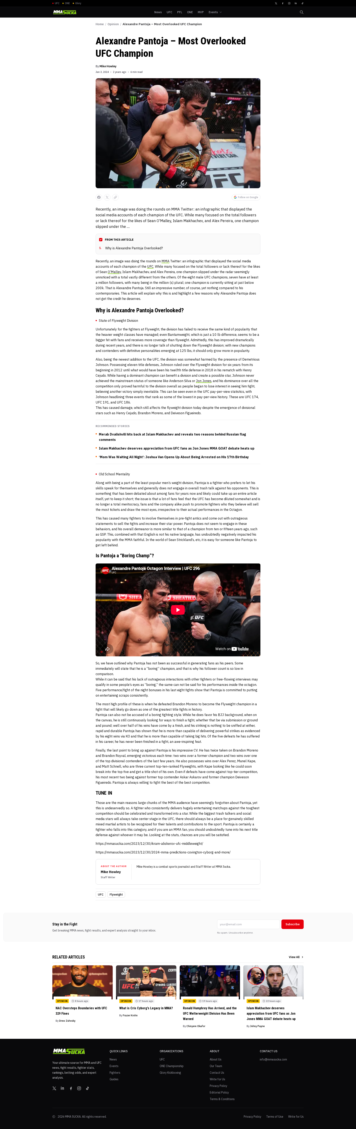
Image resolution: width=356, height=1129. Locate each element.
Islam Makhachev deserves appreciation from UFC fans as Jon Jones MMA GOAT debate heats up (176, 448)
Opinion (113, 24)
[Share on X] (107, 197)
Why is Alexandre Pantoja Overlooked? (131, 248)
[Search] (302, 12)
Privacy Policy (218, 1086)
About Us (215, 1059)
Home (100, 24)
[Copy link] (115, 197)
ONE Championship (172, 1066)
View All (294, 957)
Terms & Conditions (222, 1099)
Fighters (115, 1073)
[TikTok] (302, 3)
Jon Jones (203, 381)
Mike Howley (108, 66)
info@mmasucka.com (273, 1059)
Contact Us (217, 1073)
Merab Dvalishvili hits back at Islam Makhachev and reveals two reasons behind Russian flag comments (172, 437)
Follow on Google (248, 197)
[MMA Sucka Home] (64, 12)
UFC (150, 266)
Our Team (216, 1066)
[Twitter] (276, 3)
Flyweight (116, 894)
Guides (114, 1079)
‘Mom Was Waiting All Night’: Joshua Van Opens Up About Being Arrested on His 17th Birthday (174, 457)
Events (114, 1066)
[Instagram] (289, 3)
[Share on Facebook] (99, 197)
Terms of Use (274, 1116)
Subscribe (293, 924)
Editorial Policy (219, 1092)
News (113, 1059)
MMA (165, 261)
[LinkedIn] (296, 3)
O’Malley (114, 272)
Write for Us (217, 1079)
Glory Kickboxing (170, 1073)
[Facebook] (282, 3)
